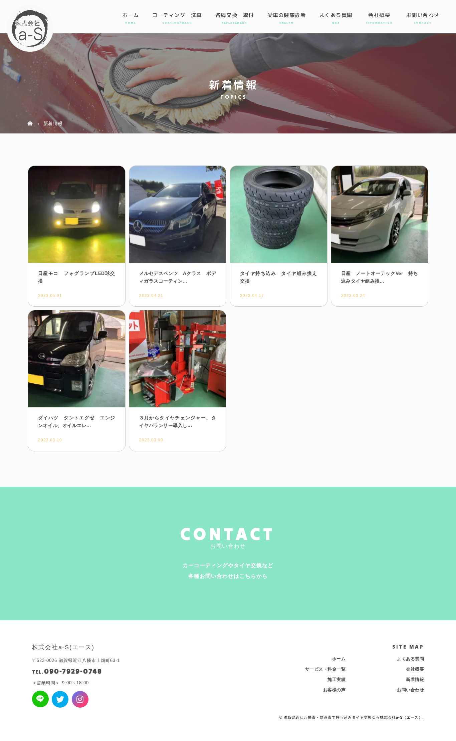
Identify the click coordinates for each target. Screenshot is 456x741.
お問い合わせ (422, 15)
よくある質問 (336, 15)
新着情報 (415, 679)
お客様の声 (334, 689)
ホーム (130, 15)
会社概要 (379, 15)
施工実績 (336, 679)
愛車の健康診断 (286, 15)
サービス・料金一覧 (325, 669)
